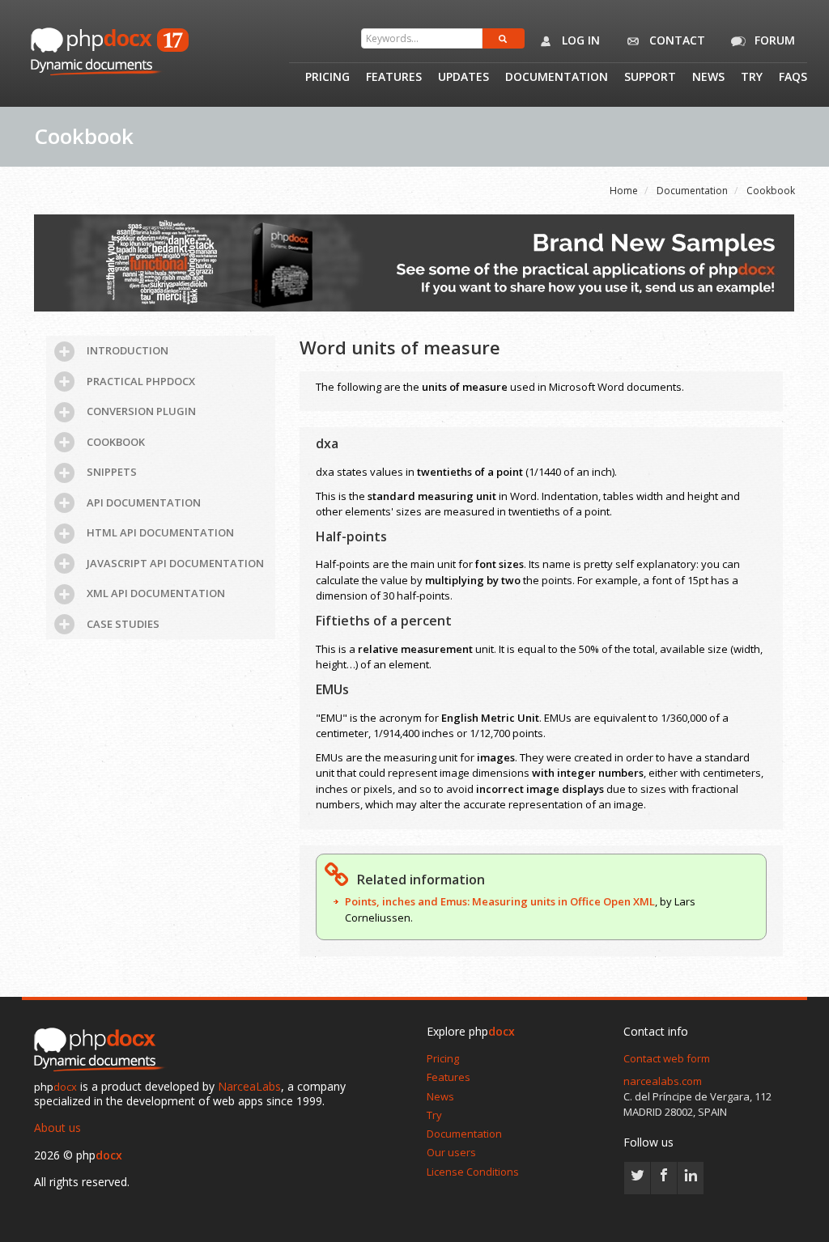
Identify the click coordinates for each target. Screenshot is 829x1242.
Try (752, 77)
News (708, 77)
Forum (773, 40)
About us (57, 1127)
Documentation (556, 77)
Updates (463, 77)
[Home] (103, 1051)
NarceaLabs (249, 1086)
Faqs (793, 77)
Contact (675, 40)
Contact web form (666, 1058)
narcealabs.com (662, 1081)
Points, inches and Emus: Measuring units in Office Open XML (500, 901)
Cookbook (770, 190)
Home (624, 190)
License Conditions (473, 1171)
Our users (451, 1152)
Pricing (327, 77)
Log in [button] (579, 40)
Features (394, 77)
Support (650, 77)
